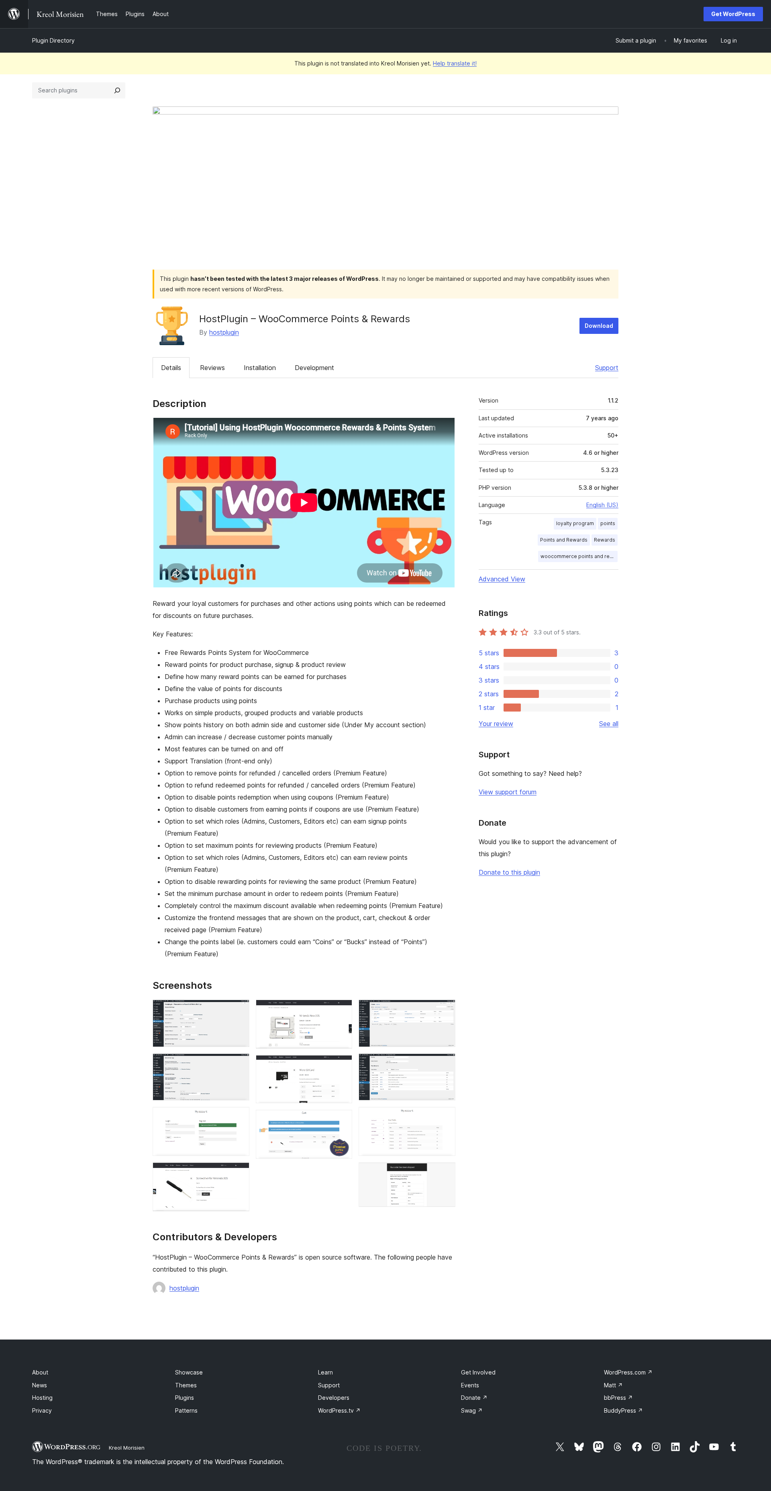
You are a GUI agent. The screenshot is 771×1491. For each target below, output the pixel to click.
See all (608, 724)
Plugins (184, 1397)
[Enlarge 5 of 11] (341, 1010)
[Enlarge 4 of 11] (239, 1173)
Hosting (42, 1397)
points (607, 523)
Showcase (189, 1372)
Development (314, 368)
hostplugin (224, 332)
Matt (613, 1385)
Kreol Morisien (127, 1447)
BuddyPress (623, 1410)
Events (470, 1385)
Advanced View (502, 579)
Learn (325, 1372)
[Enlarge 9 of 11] (445, 1064)
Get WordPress (733, 13)
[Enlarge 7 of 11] (341, 1121)
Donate (474, 1397)
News (39, 1385)
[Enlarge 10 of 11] (445, 1118)
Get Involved (478, 1372)
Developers (333, 1397)
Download (599, 325)
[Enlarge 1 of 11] (239, 1010)
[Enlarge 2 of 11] (239, 1064)
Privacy (42, 1410)
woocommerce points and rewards (579, 556)
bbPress (618, 1397)
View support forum (507, 792)
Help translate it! (455, 63)
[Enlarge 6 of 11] (341, 1066)
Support (606, 368)
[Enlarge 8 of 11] (445, 1010)
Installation (260, 368)
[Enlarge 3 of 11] (239, 1118)
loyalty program (575, 523)
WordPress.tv (339, 1410)
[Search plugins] (117, 90)
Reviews (212, 368)
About (40, 1372)
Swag (472, 1410)
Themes (186, 1385)
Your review (496, 724)
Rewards (604, 540)
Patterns (186, 1410)
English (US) (602, 504)
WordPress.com (628, 1372)
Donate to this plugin (509, 872)
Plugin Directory (53, 40)
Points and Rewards (563, 540)
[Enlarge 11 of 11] (445, 1173)
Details (171, 368)
